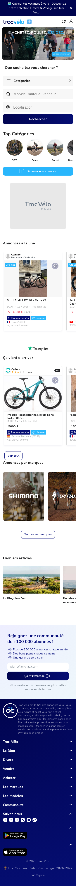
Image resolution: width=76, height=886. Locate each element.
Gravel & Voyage (41, 8)
